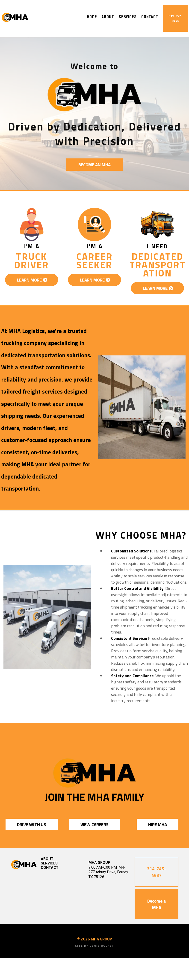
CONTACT (149, 17)
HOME (92, 17)
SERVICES (128, 17)
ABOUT (108, 17)
